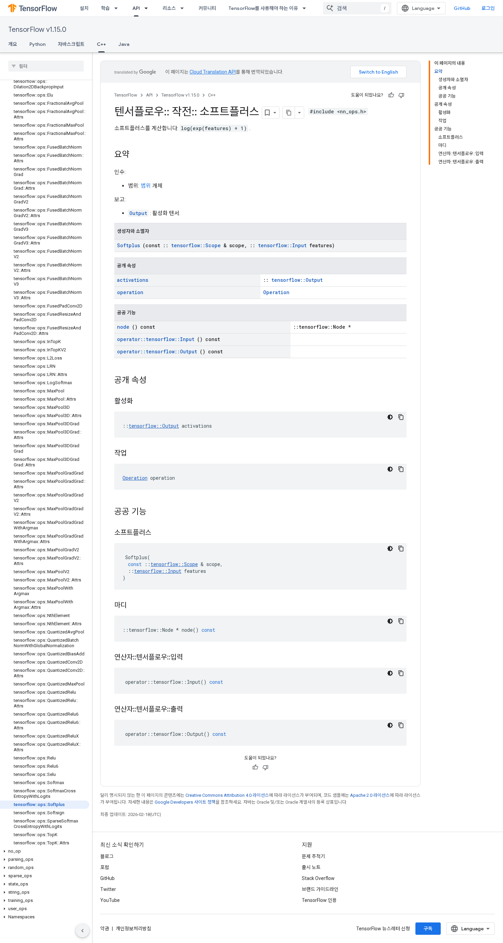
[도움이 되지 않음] (401, 95)
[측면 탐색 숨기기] (82, 931)
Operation (276, 292)
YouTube (110, 900)
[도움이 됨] (391, 95)
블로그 (107, 856)
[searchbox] (46, 66)
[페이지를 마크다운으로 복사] (289, 112)
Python (37, 44)
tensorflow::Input (282, 245)
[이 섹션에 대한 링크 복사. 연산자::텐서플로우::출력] (191, 710)
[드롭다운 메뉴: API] (148, 8)
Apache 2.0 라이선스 (370, 795)
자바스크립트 (71, 44)
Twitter (108, 889)
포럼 (104, 867)
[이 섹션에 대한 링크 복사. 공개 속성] (155, 381)
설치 (84, 8)
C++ (101, 44)
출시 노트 (311, 867)
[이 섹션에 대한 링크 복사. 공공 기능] (155, 512)
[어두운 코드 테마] (390, 417)
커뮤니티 (207, 8)
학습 (105, 8)
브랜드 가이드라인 (320, 889)
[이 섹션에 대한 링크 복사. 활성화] (141, 402)
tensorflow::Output (297, 280)
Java (123, 44)
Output (138, 213)
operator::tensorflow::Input (155, 339)
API (136, 8)
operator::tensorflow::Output (157, 351)
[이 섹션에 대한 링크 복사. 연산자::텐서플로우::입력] (191, 658)
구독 (428, 929)
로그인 (488, 8)
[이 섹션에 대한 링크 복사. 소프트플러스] (160, 533)
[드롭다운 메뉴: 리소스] (184, 8)
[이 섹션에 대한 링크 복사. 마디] (135, 606)
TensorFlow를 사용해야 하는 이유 (263, 8)
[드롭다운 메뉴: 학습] (118, 8)
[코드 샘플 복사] (401, 417)
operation (130, 292)
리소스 (169, 8)
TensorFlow (125, 95)
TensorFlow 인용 (319, 900)
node (123, 327)
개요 (12, 44)
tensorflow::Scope (196, 245)
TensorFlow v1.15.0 (37, 29)
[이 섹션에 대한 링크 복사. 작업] (135, 454)
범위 (146, 186)
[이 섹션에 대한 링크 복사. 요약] (136, 155)
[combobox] (357, 8)
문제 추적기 (313, 856)
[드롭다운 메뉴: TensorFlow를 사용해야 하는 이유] (306, 8)
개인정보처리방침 (133, 928)
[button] (44, 851)
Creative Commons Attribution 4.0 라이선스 (227, 795)
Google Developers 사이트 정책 (185, 802)
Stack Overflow (318, 878)
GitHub (462, 8)
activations (132, 280)
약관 (104, 928)
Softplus (128, 245)
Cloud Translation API (213, 72)
